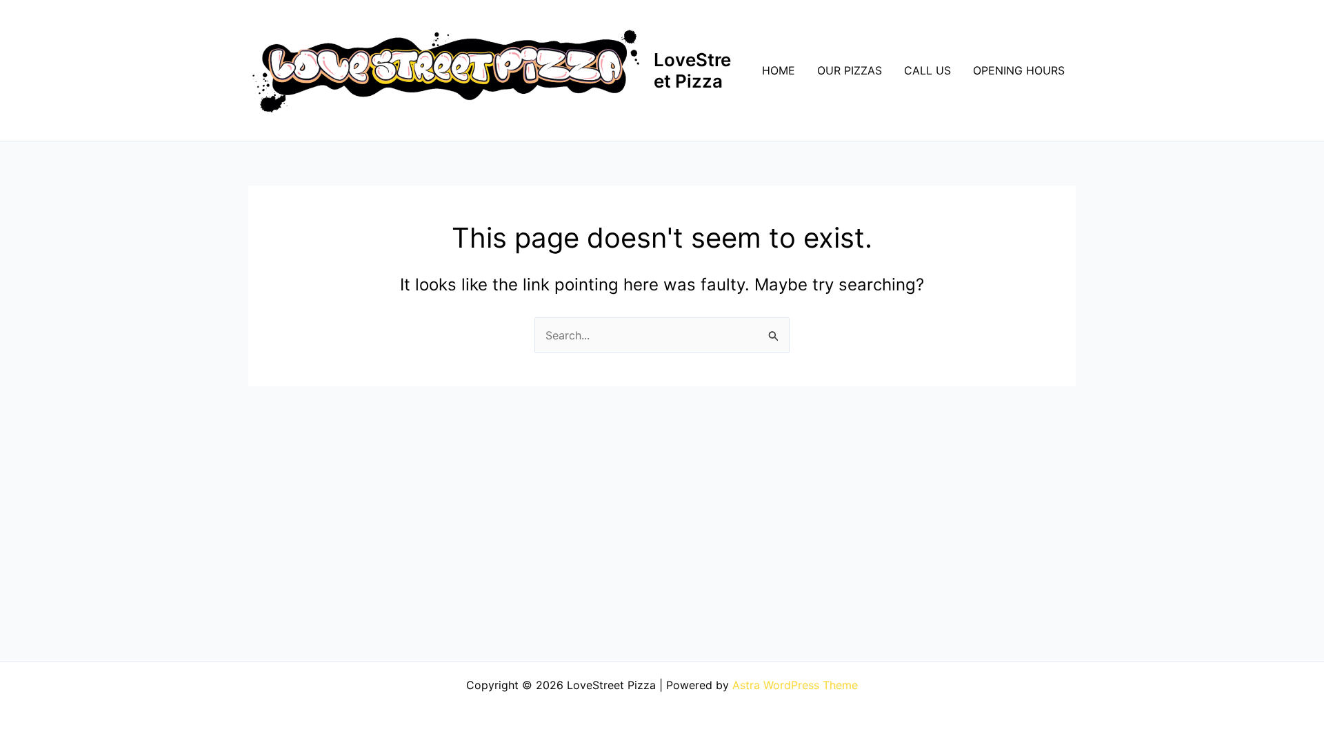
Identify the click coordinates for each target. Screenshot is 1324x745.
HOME (778, 70)
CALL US (927, 70)
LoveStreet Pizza (692, 70)
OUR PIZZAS (849, 70)
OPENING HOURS (1019, 70)
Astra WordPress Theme (795, 685)
